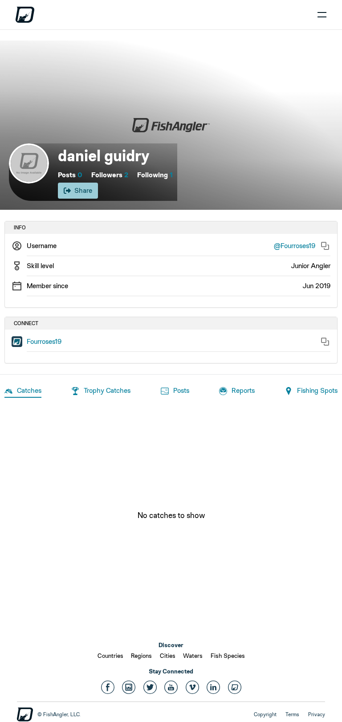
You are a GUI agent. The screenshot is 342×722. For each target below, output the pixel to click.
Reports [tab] (243, 390)
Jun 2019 (316, 285)
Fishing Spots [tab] (317, 390)
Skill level (40, 265)
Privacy (316, 714)
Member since (47, 285)
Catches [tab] (29, 390)
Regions (141, 656)
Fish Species (228, 656)
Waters (193, 656)
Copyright (265, 714)
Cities (167, 656)
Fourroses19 (44, 341)
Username (42, 245)
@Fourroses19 (294, 245)
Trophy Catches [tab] (107, 390)
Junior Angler (310, 265)
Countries (110, 656)
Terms (292, 714)
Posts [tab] (181, 390)
